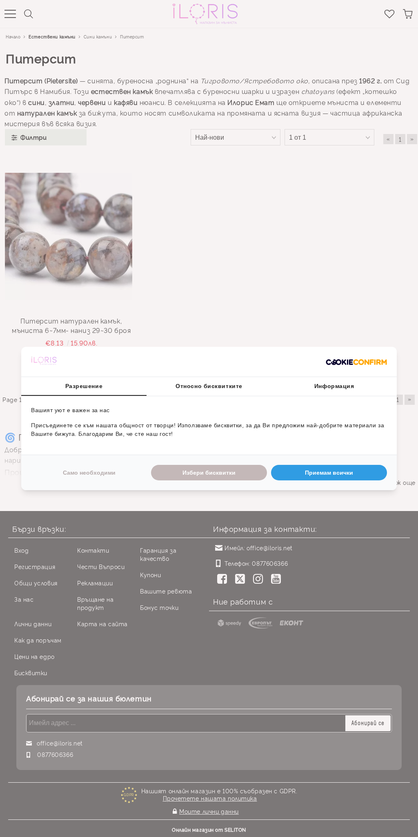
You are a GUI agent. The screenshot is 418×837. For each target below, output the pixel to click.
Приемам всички (329, 472)
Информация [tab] (334, 386)
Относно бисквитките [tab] (209, 386)
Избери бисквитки (209, 472)
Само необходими (89, 472)
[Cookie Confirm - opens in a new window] (356, 362)
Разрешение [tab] (84, 386)
